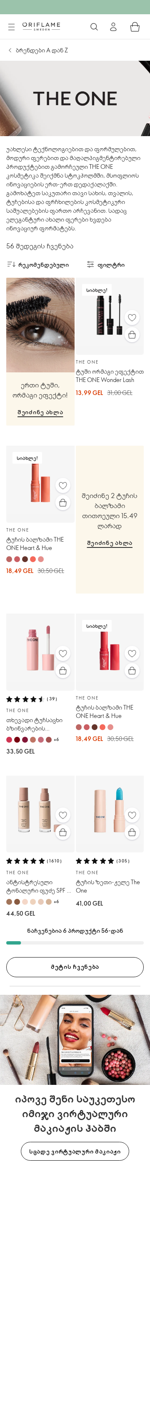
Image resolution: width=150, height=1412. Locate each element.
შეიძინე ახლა (40, 412)
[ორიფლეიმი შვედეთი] (41, 26)
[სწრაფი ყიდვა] (132, 334)
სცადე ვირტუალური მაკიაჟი (75, 1151)
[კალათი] (135, 27)
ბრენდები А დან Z (42, 50)
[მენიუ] (11, 27)
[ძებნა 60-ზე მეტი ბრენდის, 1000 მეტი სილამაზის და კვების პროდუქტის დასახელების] (94, 27)
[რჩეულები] (132, 317)
